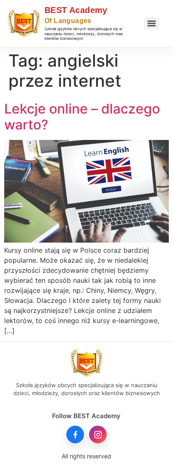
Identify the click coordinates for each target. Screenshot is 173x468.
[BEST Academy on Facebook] (75, 434)
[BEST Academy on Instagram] (98, 434)
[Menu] (151, 23)
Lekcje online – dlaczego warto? (82, 117)
